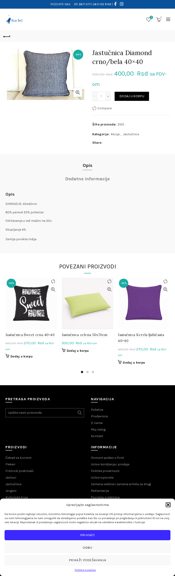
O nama (97, 423)
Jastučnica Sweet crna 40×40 (29, 335)
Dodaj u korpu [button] (21, 356)
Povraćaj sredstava (105, 497)
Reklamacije (100, 491)
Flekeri (10, 464)
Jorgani (10, 491)
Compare (105, 108)
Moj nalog (98, 429)
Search (79, 412)
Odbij (87, 547)
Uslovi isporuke (102, 477)
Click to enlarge (77, 92)
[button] (168, 504)
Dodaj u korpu (131, 96)
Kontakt (97, 436)
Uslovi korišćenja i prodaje (110, 464)
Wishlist (151, 17)
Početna (97, 410)
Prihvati (87, 535)
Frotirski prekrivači (19, 471)
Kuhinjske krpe (16, 497)
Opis (87, 165)
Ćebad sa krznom (18, 458)
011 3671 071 (82, 4)
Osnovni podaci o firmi (107, 458)
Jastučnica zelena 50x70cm (85, 335)
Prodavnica (99, 416)
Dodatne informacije (87, 178)
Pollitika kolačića (85, 570)
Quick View (53, 289)
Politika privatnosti (105, 471)
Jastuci (10, 477)
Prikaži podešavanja (87, 560)
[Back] (7, 36)
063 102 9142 (102, 4)
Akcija (115, 134)
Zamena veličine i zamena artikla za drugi (121, 484)
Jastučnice (131, 134)
